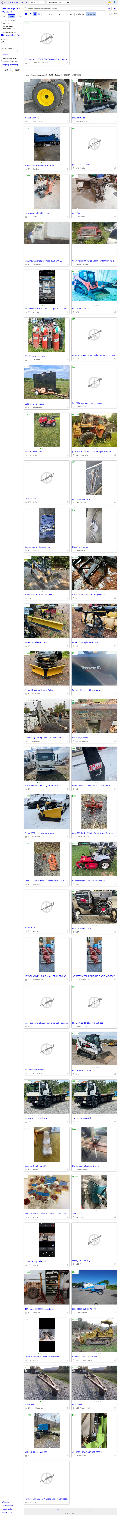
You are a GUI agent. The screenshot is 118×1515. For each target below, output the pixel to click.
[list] (26, 14)
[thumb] (30, 14)
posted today (8, 26)
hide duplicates (9, 28)
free (4, 42)
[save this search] (115, 8)
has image (7, 23)
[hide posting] (67, 62)
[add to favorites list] (26, 62)
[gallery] (35, 14)
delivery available (9, 58)
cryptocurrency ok (10, 61)
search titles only (9, 20)
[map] (39, 14)
